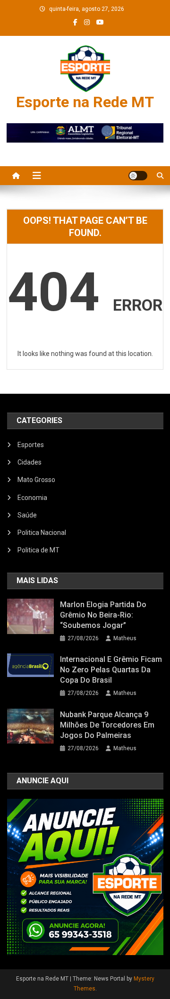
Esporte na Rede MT (85, 102)
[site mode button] (137, 175)
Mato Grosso (36, 479)
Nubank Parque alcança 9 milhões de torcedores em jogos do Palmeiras (107, 725)
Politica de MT (38, 550)
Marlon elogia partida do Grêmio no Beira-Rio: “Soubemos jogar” (103, 615)
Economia (32, 497)
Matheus (124, 638)
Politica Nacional (41, 532)
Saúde (27, 515)
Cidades (29, 462)
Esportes (30, 445)
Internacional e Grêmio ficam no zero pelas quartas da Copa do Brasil (111, 670)
